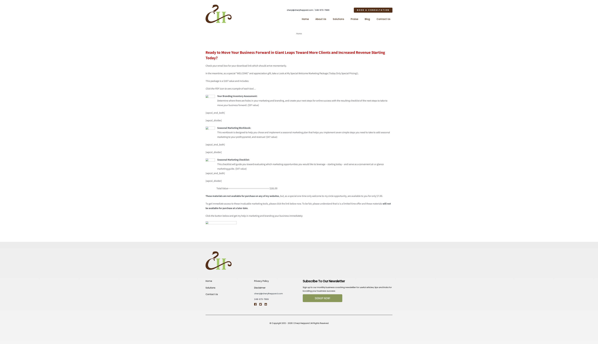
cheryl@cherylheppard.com (300, 10)
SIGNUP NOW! (322, 298)
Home (299, 33)
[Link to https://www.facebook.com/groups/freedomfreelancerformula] (255, 304)
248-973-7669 (322, 10)
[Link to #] (260, 304)
